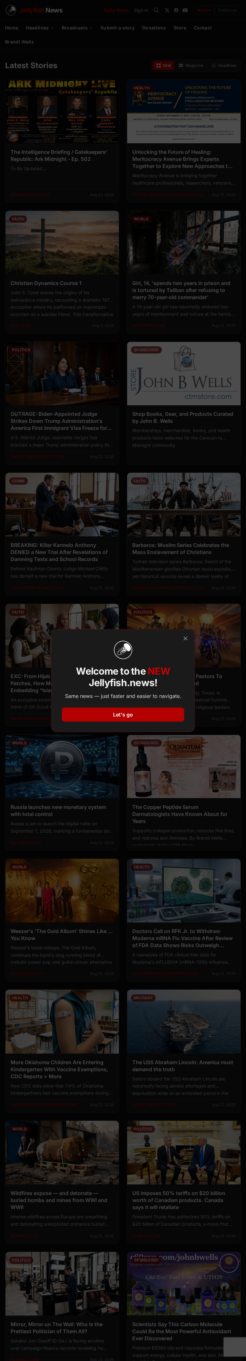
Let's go (123, 714)
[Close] (185, 638)
